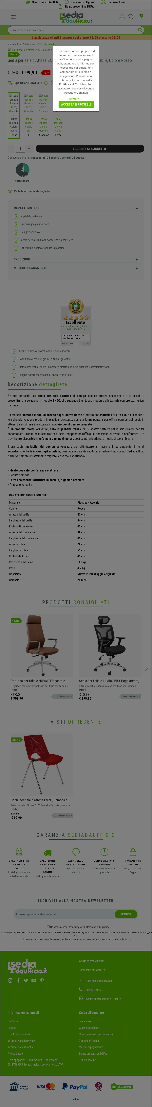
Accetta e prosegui (76, 104)
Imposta (74, 98)
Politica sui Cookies (72, 84)
